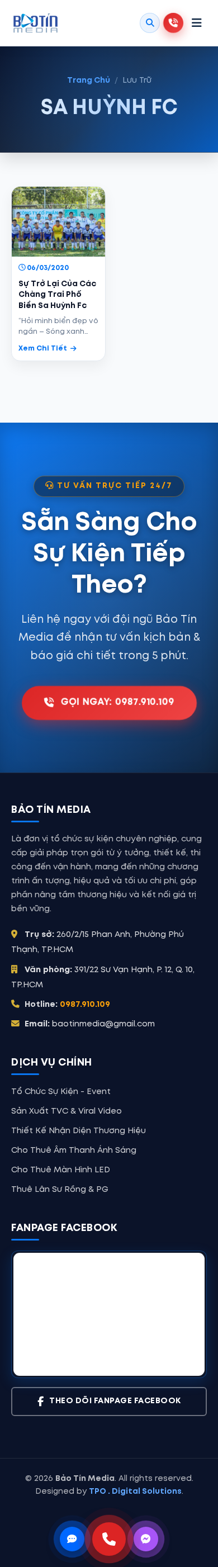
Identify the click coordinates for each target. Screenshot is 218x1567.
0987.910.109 (85, 1005)
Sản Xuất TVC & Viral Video (66, 1111)
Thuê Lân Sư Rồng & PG (59, 1190)
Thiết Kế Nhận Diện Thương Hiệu (78, 1131)
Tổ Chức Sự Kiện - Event (61, 1092)
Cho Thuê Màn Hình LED (60, 1170)
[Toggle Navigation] (197, 23)
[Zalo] (72, 1539)
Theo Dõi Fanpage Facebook (115, 1401)
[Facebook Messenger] (146, 1539)
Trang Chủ (88, 80)
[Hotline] (109, 1539)
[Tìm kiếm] (150, 23)
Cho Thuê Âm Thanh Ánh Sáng (73, 1150)
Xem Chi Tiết (42, 348)
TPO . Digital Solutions (135, 1491)
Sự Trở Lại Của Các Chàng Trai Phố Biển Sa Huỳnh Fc (57, 295)
